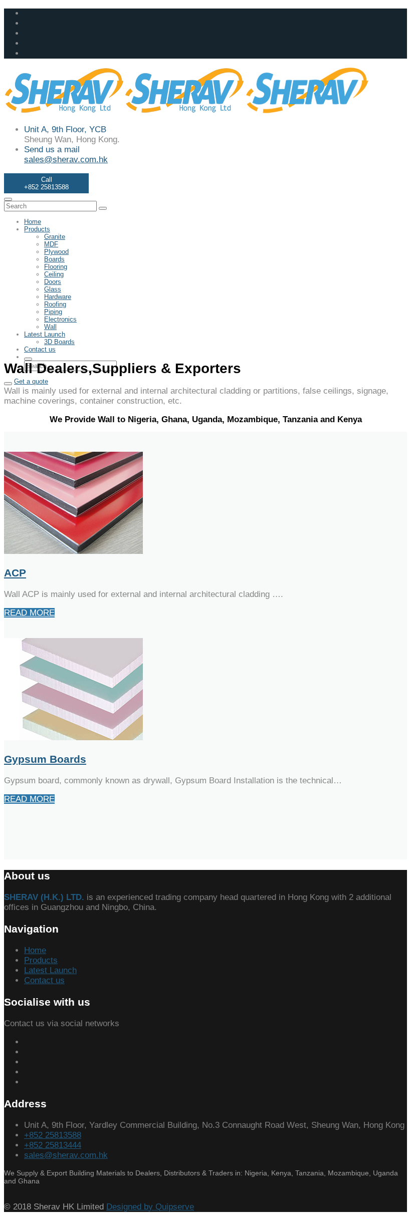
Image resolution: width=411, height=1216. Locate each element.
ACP (15, 572)
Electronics (60, 319)
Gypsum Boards (45, 759)
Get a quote (31, 381)
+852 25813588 (52, 1135)
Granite (54, 236)
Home (32, 221)
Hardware (57, 296)
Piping (53, 312)
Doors (52, 281)
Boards (54, 259)
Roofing (55, 304)
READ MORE (29, 613)
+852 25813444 (52, 1145)
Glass (52, 289)
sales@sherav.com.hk (66, 159)
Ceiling (54, 274)
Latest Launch (44, 334)
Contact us (40, 349)
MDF (51, 244)
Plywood (56, 251)
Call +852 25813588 (46, 183)
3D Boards (59, 342)
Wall (50, 327)
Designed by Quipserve (150, 1206)
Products (37, 229)
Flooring (55, 266)
